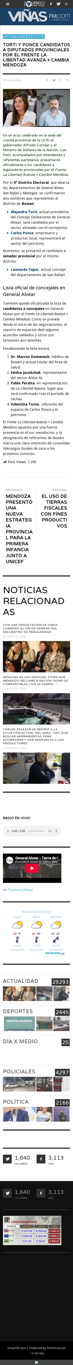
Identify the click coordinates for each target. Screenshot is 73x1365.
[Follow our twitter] (7, 1159)
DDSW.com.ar (56, 1348)
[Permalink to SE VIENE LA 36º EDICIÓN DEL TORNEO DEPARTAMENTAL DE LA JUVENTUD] (44, 1023)
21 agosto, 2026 (14, 688)
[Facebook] (51, 4)
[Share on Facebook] (47, 80)
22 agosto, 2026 (14, 636)
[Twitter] (58, 4)
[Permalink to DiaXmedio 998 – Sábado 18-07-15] (44, 1054)
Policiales (19, 1071)
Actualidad (15, 36)
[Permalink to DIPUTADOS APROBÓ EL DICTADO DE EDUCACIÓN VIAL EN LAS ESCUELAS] (44, 1114)
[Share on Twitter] (54, 80)
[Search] (8, 4)
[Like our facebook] (41, 1159)
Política (36, 36)
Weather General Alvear (36, 911)
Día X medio (20, 1041)
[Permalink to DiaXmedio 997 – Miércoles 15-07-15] (61, 1054)
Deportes (18, 1011)
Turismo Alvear (20, 889)
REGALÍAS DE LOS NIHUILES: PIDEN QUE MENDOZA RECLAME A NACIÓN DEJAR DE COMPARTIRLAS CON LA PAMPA (35, 680)
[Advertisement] (36, 1295)
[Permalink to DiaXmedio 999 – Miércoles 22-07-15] (19, 1054)
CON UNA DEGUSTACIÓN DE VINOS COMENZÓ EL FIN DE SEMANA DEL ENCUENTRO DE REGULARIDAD (30, 628)
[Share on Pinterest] (67, 80)
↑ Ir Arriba (36, 1353)
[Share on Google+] (60, 80)
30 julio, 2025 (12, 80)
